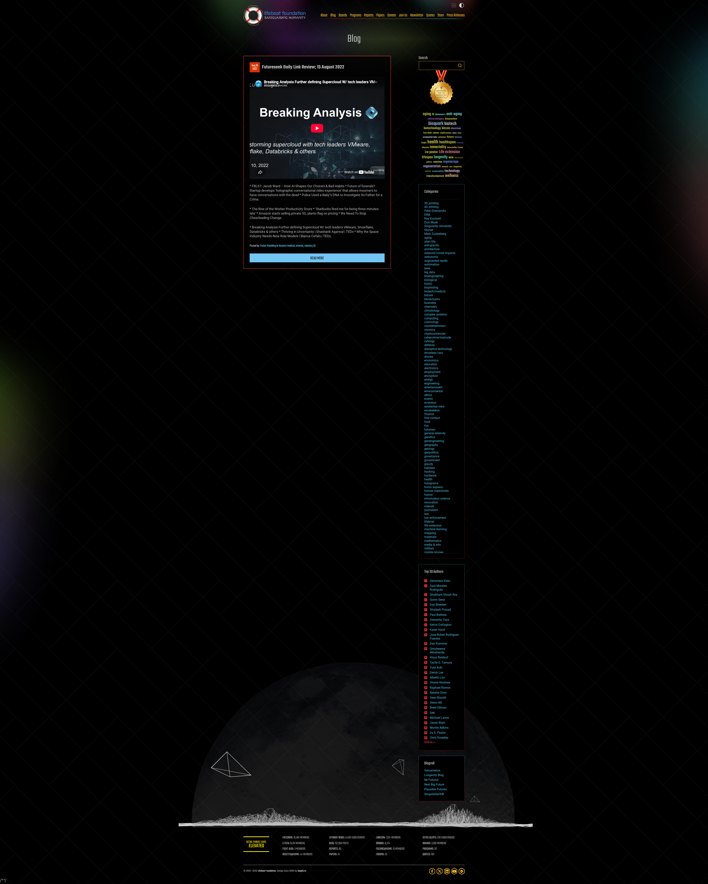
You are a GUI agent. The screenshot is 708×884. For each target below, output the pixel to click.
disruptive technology (438, 349)
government (432, 460)
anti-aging (454, 114)
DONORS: (380, 843)
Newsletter (416, 15)
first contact (432, 418)
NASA (451, 157)
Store (441, 15)
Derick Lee (436, 672)
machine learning (435, 529)
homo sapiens (433, 487)
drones (428, 356)
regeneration (432, 166)
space (428, 171)
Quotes (430, 15)
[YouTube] (454, 871)
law (426, 514)
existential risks (430, 137)
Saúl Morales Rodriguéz (438, 587)
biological (430, 280)
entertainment (433, 387)
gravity (428, 464)
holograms (431, 483)
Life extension (449, 152)
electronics (431, 368)
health (432, 142)
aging (427, 114)
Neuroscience (458, 158)
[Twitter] (439, 871)
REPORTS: (333, 849)
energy (428, 379)
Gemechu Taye (439, 619)
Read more (317, 258)
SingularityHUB (434, 794)
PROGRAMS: (428, 849)
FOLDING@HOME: (384, 849)
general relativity (435, 433)
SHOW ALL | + (429, 742)
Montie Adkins (439, 727)
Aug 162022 (255, 67)
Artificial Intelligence (436, 119)
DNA (427, 214)
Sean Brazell (438, 697)
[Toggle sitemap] (454, 5)
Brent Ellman (438, 707)
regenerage (451, 162)
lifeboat (429, 521)
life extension (433, 525)
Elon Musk (431, 222)
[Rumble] (462, 871)
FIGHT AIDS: (288, 849)
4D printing (431, 207)
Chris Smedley (439, 737)
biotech (450, 123)
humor (428, 494)
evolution (430, 402)
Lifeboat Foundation (267, 871)
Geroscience (432, 770)
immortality (438, 147)
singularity (457, 167)
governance (431, 456)
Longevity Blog (434, 775)
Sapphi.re (302, 871)
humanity (460, 143)
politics (429, 162)
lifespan (427, 157)
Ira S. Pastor (438, 732)
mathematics (432, 541)
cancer (436, 133)
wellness (451, 175)
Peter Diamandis (435, 211)
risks (450, 167)
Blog (333, 15)
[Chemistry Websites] (442, 88)
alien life (429, 241)
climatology (432, 310)
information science (437, 498)
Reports (368, 15)
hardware (430, 475)
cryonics (429, 330)
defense (429, 345)
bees (427, 268)
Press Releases (456, 15)
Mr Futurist (431, 780)
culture (454, 133)
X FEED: (285, 843)
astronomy (431, 257)
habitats (429, 468)
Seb (432, 712)
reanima (437, 162)
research (445, 167)
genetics (429, 437)
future (450, 137)
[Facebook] (432, 871)
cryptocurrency (445, 133)
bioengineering (433, 276)
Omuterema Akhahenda (437, 650)
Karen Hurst (437, 629)
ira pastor (431, 152)
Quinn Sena (437, 599)
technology (452, 171)
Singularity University (438, 226)
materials (430, 537)
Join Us (403, 15)
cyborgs (429, 341)
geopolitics (431, 452)
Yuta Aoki (436, 667)
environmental (433, 391)
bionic (428, 283)
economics (431, 360)
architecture (432, 249)
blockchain (456, 128)
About (324, 15)
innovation (431, 502)
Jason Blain (437, 722)
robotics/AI (310, 246)
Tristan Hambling (268, 246)
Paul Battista (438, 615)
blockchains (432, 299)
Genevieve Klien (440, 581)
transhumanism (435, 176)
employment (432, 372)
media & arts (432, 544)
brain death (427, 133)
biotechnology (432, 128)
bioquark (435, 123)
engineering (431, 383)
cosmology (431, 322)
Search (459, 65)
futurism (458, 137)
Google (423, 143)
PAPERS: (333, 854)
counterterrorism (435, 326)
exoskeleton (432, 410)
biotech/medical (287, 246)
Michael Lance (439, 717)
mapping (430, 533)
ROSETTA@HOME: (290, 854)
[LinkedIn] (447, 871)
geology (429, 448)
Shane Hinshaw (440, 682)
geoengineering (434, 441)
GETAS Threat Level (256, 845)
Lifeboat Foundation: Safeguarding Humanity (274, 15)
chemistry (430, 306)
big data (429, 272)
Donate (391, 15)
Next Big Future (434, 784)
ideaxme (425, 147)
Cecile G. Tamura (441, 662)
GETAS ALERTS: (430, 837)
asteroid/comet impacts (439, 253)
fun (426, 425)
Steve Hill (436, 702)
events (428, 398)
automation (431, 264)
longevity (441, 157)
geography (431, 445)
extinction (442, 137)
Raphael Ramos (440, 687)
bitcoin (446, 128)
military (429, 548)
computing (431, 318)
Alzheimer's (440, 114)
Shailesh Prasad (440, 609)
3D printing (431, 203)
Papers (380, 15)
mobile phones (433, 552)
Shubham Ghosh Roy (443, 594)
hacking (429, 471)
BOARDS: (427, 843)
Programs (355, 15)
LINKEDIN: (380, 837)
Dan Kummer (438, 643)
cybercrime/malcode (437, 337)
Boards (343, 15)
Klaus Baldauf (439, 657)
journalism (431, 510)
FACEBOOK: (287, 837)
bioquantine (451, 118)
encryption (431, 376)
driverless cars (433, 353)
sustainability (438, 171)
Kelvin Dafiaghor (441, 624)
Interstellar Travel (455, 147)
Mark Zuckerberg (435, 234)
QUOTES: (427, 854)
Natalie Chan (438, 692)
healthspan (447, 142)
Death (459, 133)
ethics (428, 395)
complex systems (435, 314)
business (430, 303)
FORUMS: (380, 854)
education (430, 364)
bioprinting (431, 287)
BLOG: (331, 843)
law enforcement (435, 517)
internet (299, 246)
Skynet (428, 230)
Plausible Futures (435, 789)
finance (429, 414)
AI (433, 114)
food (427, 422)
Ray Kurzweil (432, 218)
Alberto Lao (437, 677)
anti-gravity (431, 245)
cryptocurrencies (435, 333)
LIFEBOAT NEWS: (337, 837)
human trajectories (436, 491)
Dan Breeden (438, 604)
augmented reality (436, 261)
